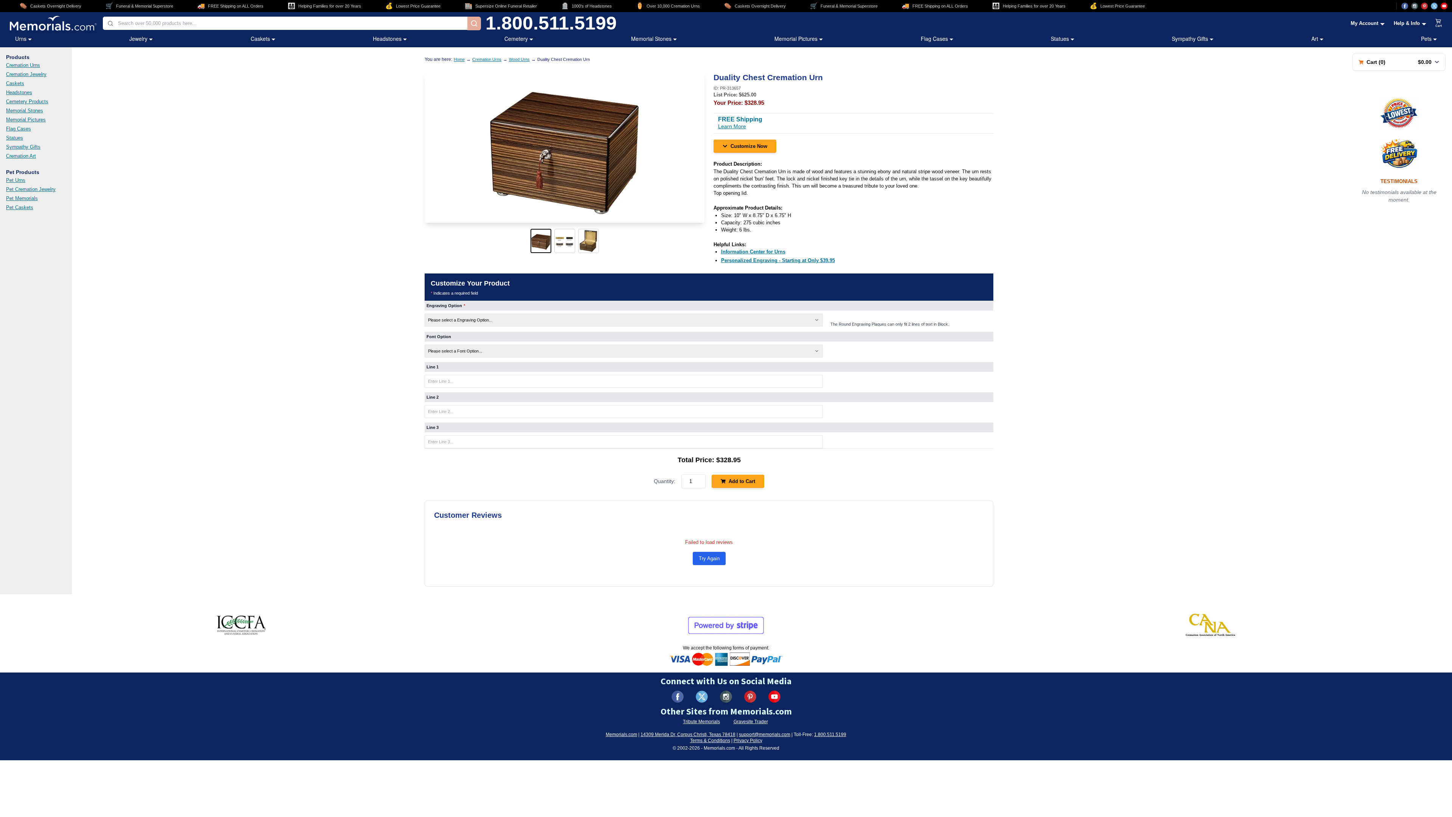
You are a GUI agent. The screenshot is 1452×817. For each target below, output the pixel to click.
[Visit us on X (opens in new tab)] (1434, 6)
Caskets (260, 38)
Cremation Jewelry (26, 74)
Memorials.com (621, 734)
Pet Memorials (22, 198)
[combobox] (285, 23)
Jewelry (138, 38)
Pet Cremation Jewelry (31, 189)
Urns (20, 38)
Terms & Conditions (710, 740)
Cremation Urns (23, 65)
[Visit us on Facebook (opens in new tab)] (1404, 6)
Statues (1060, 38)
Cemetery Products (27, 101)
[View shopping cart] (1438, 23)
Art (1314, 38)
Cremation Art (21, 156)
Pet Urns (15, 180)
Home (459, 59)
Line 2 (433, 397)
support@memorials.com (764, 734)
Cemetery (516, 38)
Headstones (387, 38)
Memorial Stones (651, 38)
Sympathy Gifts (1190, 38)
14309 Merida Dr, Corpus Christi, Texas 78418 (688, 734)
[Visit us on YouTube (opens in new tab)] (1444, 6)
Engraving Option (446, 305)
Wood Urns (519, 59)
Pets (1426, 38)
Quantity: (664, 481)
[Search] (474, 23)
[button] (541, 241)
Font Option (439, 336)
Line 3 (433, 427)
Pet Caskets (19, 207)
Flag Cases (934, 38)
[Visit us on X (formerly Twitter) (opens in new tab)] (702, 697)
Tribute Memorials (701, 721)
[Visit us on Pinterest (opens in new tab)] (1424, 6)
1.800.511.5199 (551, 23)
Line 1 (433, 367)
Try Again (709, 558)
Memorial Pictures (796, 38)
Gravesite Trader (751, 721)
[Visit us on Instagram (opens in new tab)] (1414, 6)
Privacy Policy (748, 740)
